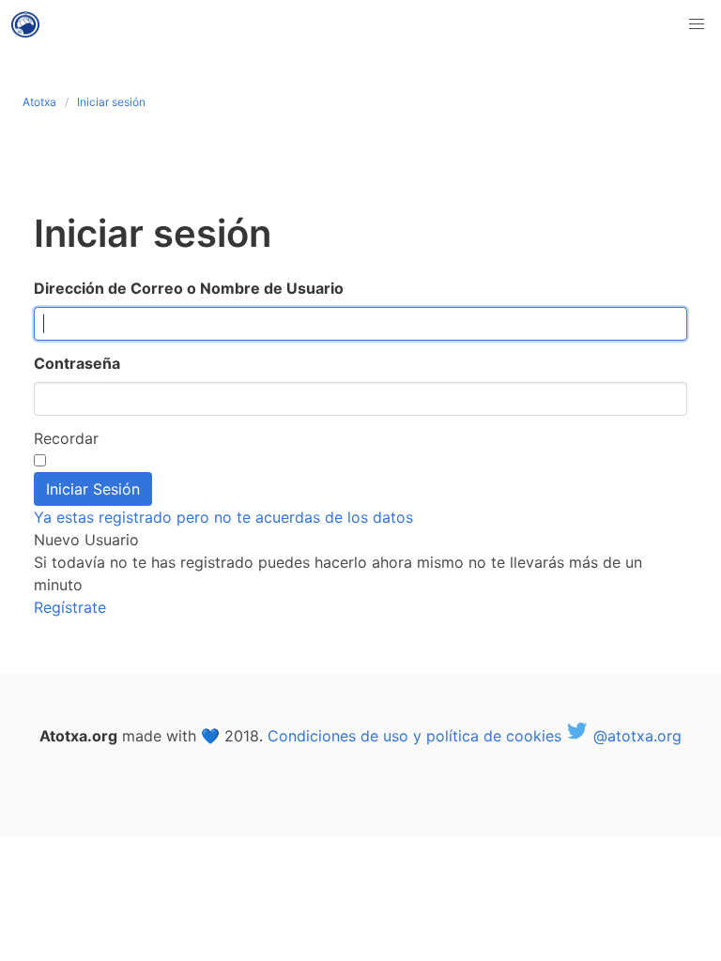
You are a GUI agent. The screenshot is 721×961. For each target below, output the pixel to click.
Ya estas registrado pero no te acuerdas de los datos (223, 517)
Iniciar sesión (111, 102)
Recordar (66, 438)
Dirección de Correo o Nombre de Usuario (189, 288)
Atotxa (39, 102)
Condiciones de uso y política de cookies (414, 735)
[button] (696, 24)
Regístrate (70, 607)
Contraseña (77, 363)
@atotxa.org (635, 735)
